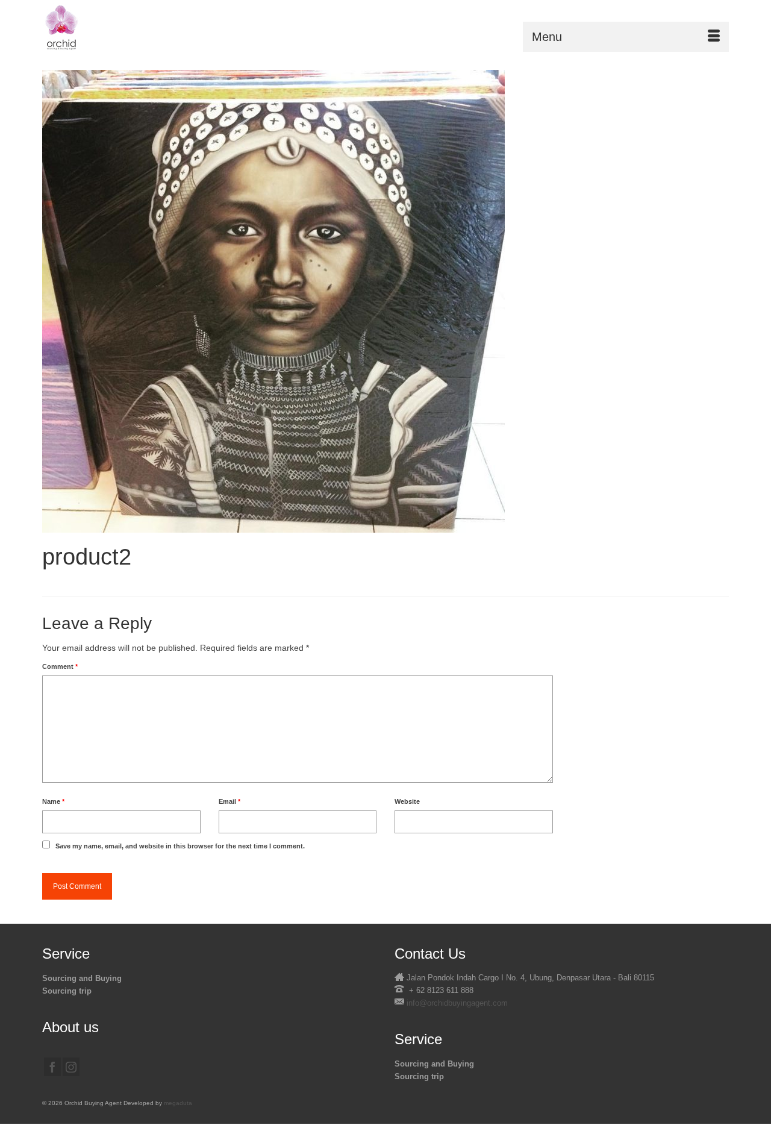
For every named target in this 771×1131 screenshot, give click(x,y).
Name (53, 801)
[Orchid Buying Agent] (150, 27)
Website (407, 801)
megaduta (178, 1103)
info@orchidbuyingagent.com (457, 1002)
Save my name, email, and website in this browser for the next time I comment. (180, 846)
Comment (60, 666)
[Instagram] (71, 1066)
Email (229, 801)
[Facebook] (52, 1066)
